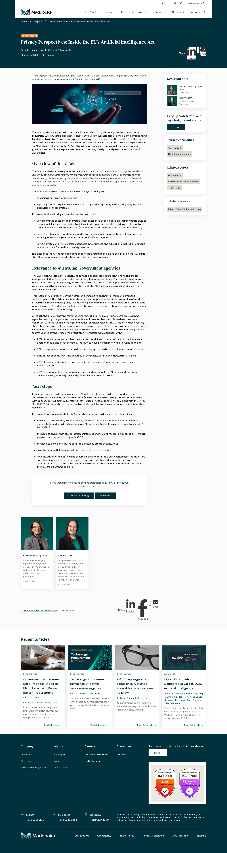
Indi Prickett (51, 50)
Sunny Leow (51, 702)
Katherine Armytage (34, 50)
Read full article (52, 725)
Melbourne (64, 814)
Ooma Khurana (190, 693)
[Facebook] (169, 3)
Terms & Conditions (153, 835)
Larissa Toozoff (34, 702)
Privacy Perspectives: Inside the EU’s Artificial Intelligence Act (79, 21)
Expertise (107, 12)
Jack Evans (94, 693)
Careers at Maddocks (97, 754)
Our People (91, 12)
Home (24, 21)
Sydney (30, 814)
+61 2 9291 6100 (35, 819)
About (159, 12)
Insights (143, 12)
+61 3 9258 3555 (67, 819)
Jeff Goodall (79, 693)
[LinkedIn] (163, 3)
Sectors (125, 12)
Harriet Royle (143, 698)
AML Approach (180, 835)
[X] (175, 3)
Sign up (156, 752)
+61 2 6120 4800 (99, 819)
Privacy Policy (126, 835)
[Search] (204, 12)
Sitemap (201, 835)
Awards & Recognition (33, 767)
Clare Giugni (180, 700)
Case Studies (60, 767)
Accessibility (104, 835)
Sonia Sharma (127, 698)
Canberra (95, 814)
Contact (194, 12)
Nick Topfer (179, 696)
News (56, 761)
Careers (176, 12)
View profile (29, 581)
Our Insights (59, 754)
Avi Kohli (191, 696)
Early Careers (92, 761)
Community (27, 761)
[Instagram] (181, 3)
